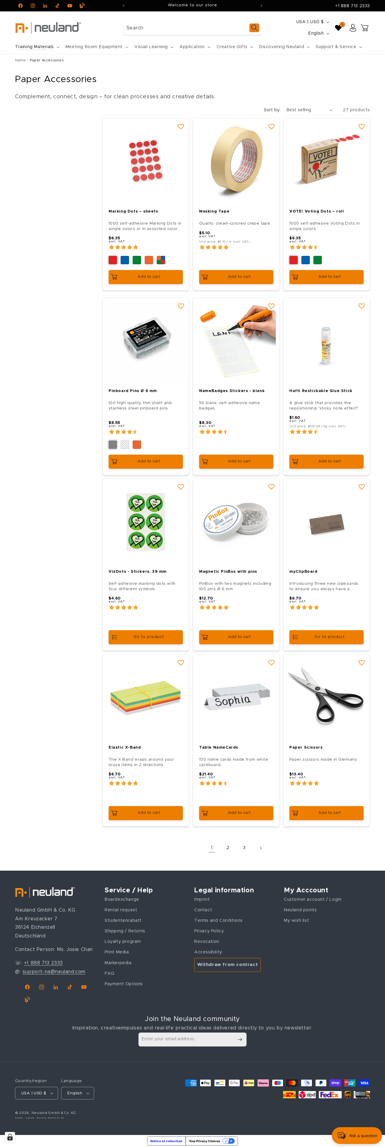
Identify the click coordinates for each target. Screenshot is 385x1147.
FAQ (110, 973)
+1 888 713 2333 (352, 6)
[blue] (125, 260)
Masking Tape (214, 211)
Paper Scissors (305, 748)
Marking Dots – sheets (133, 211)
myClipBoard (303, 572)
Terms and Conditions (218, 921)
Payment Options (124, 984)
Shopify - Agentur (25, 1118)
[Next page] (260, 848)
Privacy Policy (209, 931)
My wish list (296, 921)
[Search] (254, 27)
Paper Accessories (47, 60)
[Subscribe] (239, 1039)
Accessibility (208, 952)
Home (20, 60)
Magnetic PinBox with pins (228, 572)
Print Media (117, 952)
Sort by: (272, 110)
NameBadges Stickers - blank (232, 391)
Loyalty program (123, 942)
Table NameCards (218, 748)
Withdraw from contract (227, 964)
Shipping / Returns (125, 931)
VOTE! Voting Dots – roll (316, 211)
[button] (36, 47)
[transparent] (125, 444)
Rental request (121, 910)
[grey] (113, 444)
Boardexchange (122, 899)
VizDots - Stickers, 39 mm (138, 572)
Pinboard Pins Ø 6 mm (133, 391)
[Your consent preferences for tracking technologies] (10, 1137)
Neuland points (300, 910)
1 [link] (212, 847)
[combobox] (192, 28)
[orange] (149, 260)
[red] (113, 260)
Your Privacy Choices (204, 1141)
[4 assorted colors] (161, 260)
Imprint (202, 899)
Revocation (206, 942)
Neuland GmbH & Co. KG (54, 1113)
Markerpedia (118, 963)
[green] (137, 260)
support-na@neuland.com (54, 971)
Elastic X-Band (125, 748)
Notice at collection (166, 1141)
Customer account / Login (312, 899)
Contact (203, 910)
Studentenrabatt (123, 921)
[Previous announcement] (123, 5)
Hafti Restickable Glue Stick (321, 391)
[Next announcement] (261, 5)
